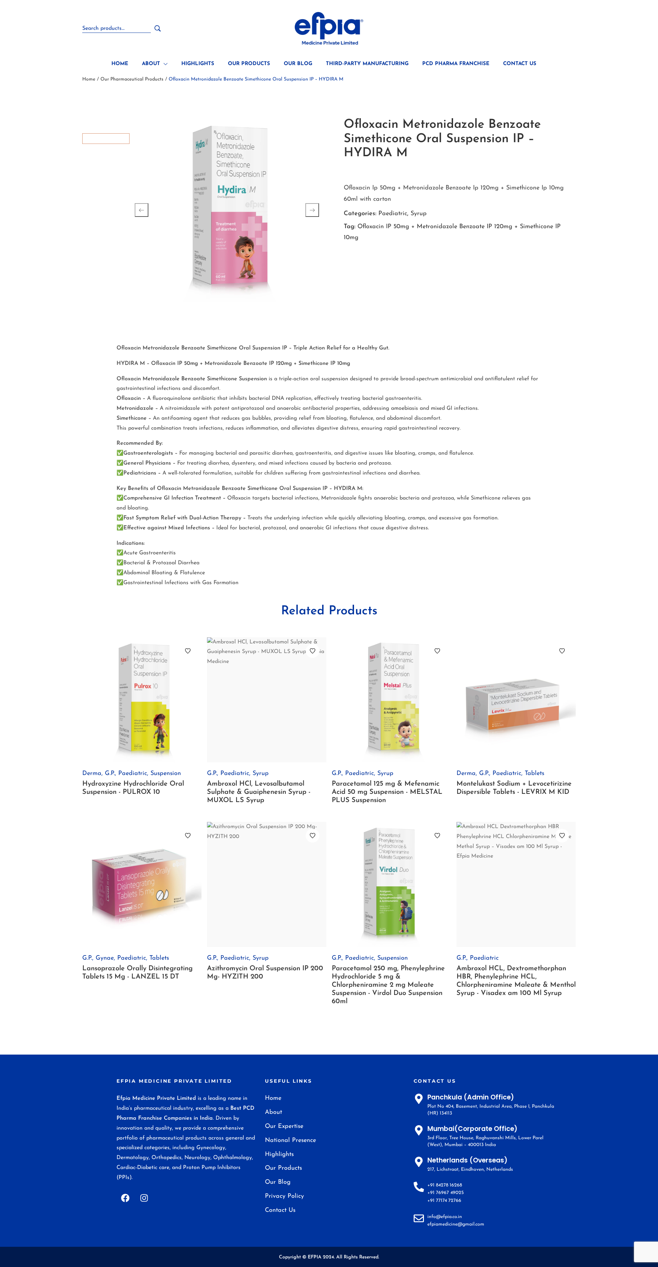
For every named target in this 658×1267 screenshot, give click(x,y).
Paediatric (392, 214)
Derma (91, 774)
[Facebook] (125, 1198)
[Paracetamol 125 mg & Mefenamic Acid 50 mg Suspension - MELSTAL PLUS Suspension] (391, 699)
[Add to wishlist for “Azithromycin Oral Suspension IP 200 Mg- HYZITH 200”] (312, 835)
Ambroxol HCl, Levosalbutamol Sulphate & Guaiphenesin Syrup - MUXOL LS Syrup (258, 792)
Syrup (419, 214)
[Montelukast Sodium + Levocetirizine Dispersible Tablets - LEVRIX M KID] (516, 699)
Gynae (105, 958)
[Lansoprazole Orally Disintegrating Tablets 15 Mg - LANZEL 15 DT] (142, 884)
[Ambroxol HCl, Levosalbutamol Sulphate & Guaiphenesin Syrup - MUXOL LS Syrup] (266, 699)
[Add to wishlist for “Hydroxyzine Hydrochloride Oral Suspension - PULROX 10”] (188, 651)
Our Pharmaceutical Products (131, 79)
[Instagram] (144, 1198)
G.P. (110, 774)
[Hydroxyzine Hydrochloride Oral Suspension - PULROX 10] (142, 699)
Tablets (534, 774)
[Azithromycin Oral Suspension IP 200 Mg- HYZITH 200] (266, 884)
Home (88, 79)
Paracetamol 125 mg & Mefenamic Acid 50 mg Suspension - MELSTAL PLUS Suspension (387, 792)
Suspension (165, 774)
